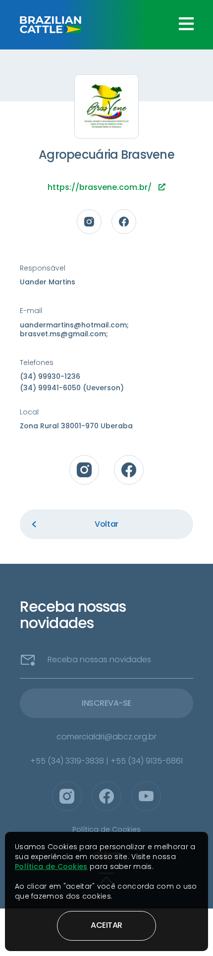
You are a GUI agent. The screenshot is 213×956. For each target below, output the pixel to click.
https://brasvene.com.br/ (101, 187)
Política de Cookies (51, 866)
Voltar (106, 524)
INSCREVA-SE (106, 703)
